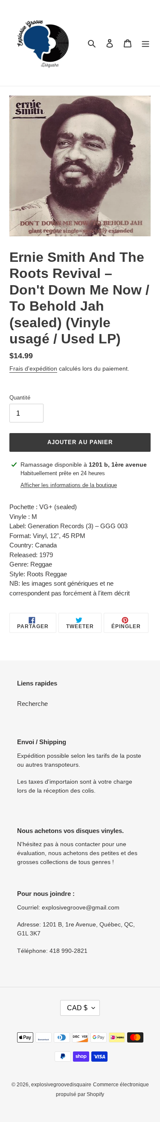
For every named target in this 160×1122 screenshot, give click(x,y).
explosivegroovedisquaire (61, 1085)
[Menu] (145, 43)
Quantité (19, 397)
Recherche (32, 703)
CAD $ (77, 1008)
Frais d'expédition (33, 368)
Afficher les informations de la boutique (68, 485)
